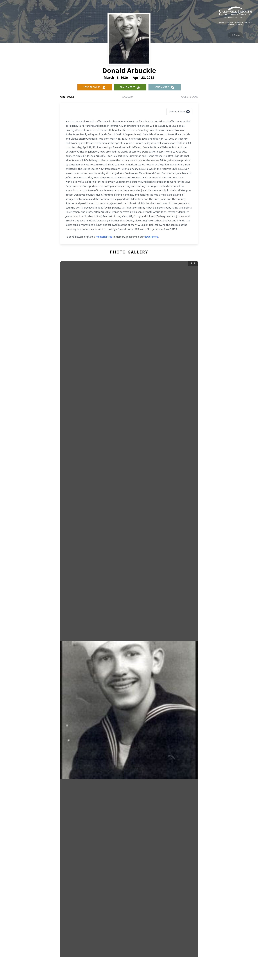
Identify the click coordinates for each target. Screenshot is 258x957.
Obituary (67, 96)
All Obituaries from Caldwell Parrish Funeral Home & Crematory (235, 24)
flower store (151, 236)
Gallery (128, 96)
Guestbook (189, 96)
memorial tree (104, 236)
